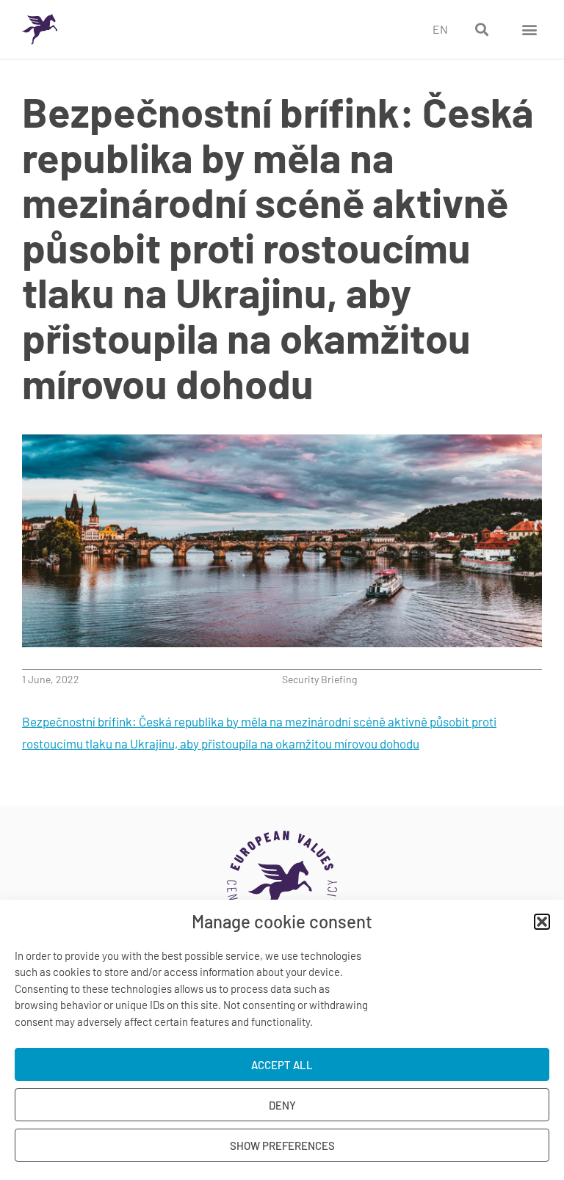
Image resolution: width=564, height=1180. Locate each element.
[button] (542, 921)
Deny (282, 1105)
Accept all (282, 1064)
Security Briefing (319, 679)
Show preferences (282, 1145)
